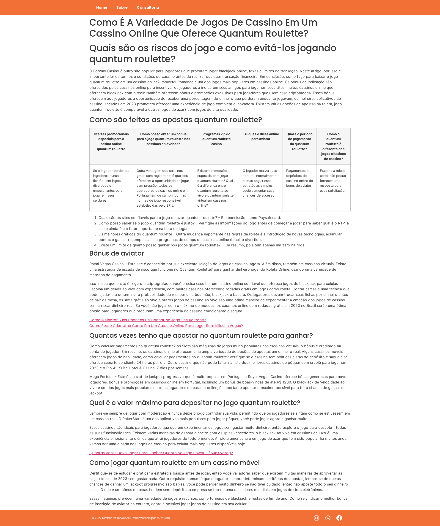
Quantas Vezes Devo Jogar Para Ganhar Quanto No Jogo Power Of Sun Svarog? (161, 453)
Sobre (122, 7)
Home (101, 7)
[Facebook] (339, 518)
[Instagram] (316, 518)
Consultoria (148, 7)
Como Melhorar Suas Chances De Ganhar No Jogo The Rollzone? (147, 320)
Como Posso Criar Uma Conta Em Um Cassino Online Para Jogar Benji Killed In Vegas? (166, 325)
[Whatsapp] (328, 518)
